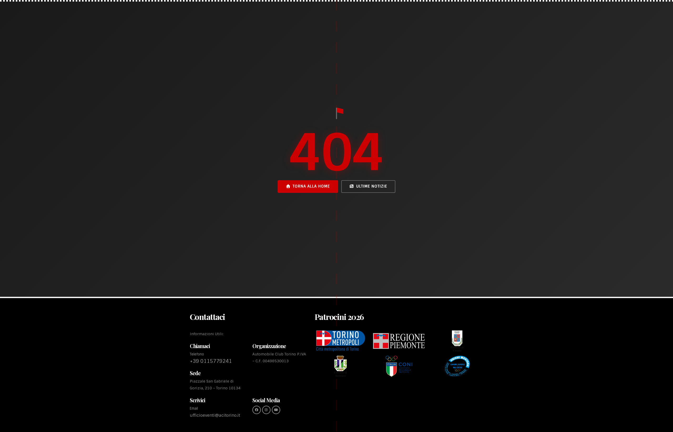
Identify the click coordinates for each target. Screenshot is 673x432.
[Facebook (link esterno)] (256, 410)
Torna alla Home (311, 186)
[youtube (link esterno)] (276, 410)
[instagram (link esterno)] (266, 410)
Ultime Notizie (371, 186)
